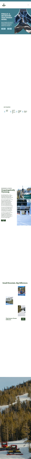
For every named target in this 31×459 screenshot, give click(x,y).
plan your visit (9, 29)
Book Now (3, 28)
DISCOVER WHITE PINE (3, 220)
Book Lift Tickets (23, 319)
